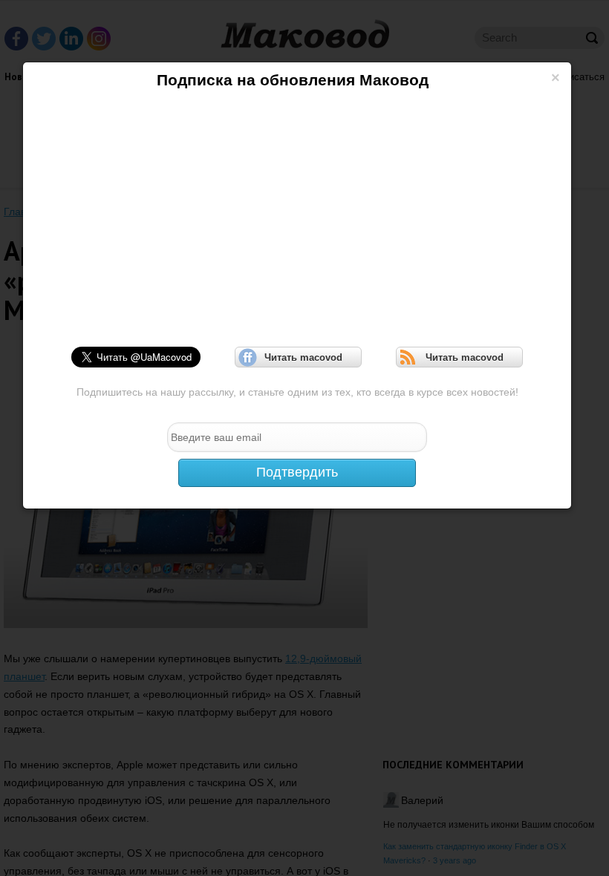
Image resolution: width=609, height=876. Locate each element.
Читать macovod (298, 357)
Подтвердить (297, 472)
